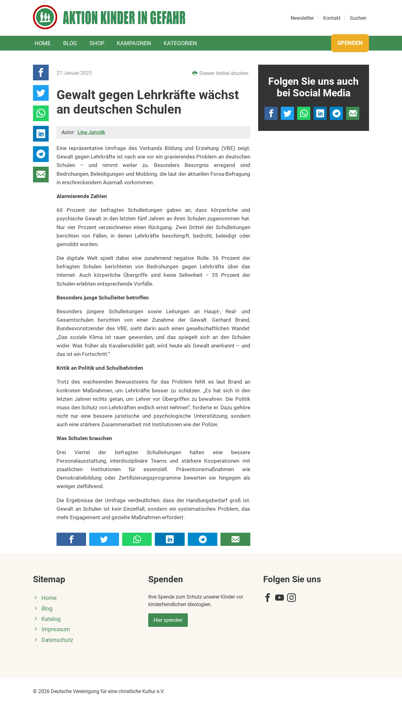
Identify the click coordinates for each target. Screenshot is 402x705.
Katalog (51, 619)
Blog (70, 43)
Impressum (55, 629)
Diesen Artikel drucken (223, 73)
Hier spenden (168, 620)
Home (43, 43)
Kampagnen (134, 43)
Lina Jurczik (91, 132)
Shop (97, 43)
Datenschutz (57, 640)
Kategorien (180, 43)
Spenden (350, 43)
